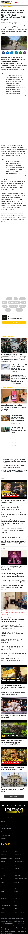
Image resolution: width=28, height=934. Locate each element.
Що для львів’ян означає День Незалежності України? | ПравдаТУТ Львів (13, 687)
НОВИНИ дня (4, 851)
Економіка (3, 895)
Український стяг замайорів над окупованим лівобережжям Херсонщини (11, 640)
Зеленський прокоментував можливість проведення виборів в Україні (12, 660)
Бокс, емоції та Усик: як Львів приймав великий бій (14, 716)
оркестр (22, 306)
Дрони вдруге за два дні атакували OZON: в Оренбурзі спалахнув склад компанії (14, 461)
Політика (3, 888)
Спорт (16, 908)
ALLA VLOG (17, 882)
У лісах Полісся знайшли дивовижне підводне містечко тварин (13, 693)
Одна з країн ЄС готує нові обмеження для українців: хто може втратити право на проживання (14, 619)
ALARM (2, 865)
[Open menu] (25, 2)
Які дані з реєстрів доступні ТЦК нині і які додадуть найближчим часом (18, 430)
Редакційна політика (6, 828)
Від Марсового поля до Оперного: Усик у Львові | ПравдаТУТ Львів (12, 768)
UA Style (3, 875)
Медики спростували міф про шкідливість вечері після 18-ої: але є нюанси (12, 633)
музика (8, 309)
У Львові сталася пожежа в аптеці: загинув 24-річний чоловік (14, 466)
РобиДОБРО (17, 868)
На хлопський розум (19, 861)
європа (4, 302)
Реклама (3, 821)
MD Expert (3, 854)
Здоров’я (17, 888)
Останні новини (7, 476)
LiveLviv (3, 882)
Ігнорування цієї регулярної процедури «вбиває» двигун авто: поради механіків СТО (12, 626)
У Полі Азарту (18, 875)
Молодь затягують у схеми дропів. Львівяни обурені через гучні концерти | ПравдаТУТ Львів (12, 742)
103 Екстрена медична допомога (6, 860)
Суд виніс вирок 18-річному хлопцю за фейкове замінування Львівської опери (13, 789)
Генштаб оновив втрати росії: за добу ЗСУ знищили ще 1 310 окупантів (15, 471)
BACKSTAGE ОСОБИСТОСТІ (21, 878)
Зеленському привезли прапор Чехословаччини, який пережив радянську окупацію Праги (11, 507)
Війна (2, 891)
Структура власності (6, 831)
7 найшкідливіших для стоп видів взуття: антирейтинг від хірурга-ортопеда (12, 587)
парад (23, 302)
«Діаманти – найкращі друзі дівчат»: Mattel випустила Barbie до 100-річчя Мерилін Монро (13, 567)
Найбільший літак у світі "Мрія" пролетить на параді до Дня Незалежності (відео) (19, 367)
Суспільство (6, 7)
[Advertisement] (14, 109)
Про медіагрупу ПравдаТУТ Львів (9, 825)
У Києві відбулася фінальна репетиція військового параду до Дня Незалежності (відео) (13, 357)
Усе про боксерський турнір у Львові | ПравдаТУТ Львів (13, 501)
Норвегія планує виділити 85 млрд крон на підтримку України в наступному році (12, 647)
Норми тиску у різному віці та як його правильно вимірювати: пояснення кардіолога (13, 530)
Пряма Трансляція (5, 835)
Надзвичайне (4, 901)
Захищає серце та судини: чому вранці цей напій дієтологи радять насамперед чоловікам (17, 419)
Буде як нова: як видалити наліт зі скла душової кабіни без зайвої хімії (14, 536)
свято (5, 306)
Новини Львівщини (5, 905)
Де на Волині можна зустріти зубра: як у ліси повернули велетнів (13, 654)
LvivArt (16, 851)
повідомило (8, 67)
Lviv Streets (17, 858)
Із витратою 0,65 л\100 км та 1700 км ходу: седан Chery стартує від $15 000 (13, 581)
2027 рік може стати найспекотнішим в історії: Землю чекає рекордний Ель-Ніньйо (13, 542)
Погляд (16, 895)
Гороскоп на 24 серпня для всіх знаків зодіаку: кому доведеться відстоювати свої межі (13, 514)
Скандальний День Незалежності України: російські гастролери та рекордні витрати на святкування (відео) (19, 378)
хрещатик (19, 309)
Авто (16, 905)
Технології (17, 901)
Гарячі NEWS (17, 865)
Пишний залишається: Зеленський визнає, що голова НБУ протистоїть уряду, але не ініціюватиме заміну (13, 574)
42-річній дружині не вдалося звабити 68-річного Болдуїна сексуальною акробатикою (13, 612)
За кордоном (4, 898)
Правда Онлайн (18, 872)
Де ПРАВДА (3, 872)
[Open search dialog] (20, 2)
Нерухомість (4, 908)
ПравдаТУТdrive (5, 878)
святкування (13, 306)
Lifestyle (3, 912)
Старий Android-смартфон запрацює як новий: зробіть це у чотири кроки (13, 407)
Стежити (14, 322)
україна (9, 298)
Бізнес (16, 898)
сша (16, 298)
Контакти (6, 844)
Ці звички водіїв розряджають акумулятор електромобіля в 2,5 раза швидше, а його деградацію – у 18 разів (13, 522)
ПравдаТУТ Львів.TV (19, 912)
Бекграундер (18, 854)
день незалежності (14, 302)
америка (22, 298)
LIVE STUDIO (4, 868)
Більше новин (14, 796)
